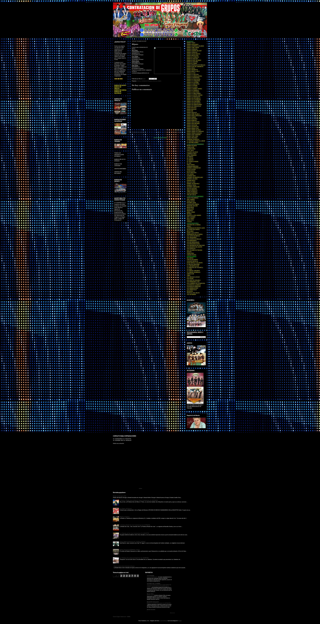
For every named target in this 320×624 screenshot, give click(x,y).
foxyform (140, 488)
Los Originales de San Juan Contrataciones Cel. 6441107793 (134, 533)
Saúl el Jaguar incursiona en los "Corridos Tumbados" (133, 541)
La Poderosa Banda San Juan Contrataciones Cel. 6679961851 (135, 525)
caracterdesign (163, 620)
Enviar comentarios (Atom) (160, 137)
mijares (159, 81)
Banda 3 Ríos (150, 595)
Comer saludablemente (152, 577)
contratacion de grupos (146, 81)
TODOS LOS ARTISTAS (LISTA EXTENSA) (119, 154)
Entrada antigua (177, 132)
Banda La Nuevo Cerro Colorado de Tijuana (124, 566)
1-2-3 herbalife (150, 575)
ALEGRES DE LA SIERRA (153, 583)
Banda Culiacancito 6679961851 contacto (130, 549)
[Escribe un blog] (151, 79)
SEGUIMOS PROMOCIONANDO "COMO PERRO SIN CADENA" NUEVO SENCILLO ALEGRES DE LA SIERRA (159, 586)
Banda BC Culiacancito (153, 601)
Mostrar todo (172, 612)
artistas (139, 81)
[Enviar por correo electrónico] (149, 79)
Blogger (179, 620)
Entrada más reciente (138, 132)
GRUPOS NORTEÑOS (120, 168)
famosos (155, 81)
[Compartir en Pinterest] (156, 79)
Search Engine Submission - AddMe (121, 616)
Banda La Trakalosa (124, 516)
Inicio (158, 132)
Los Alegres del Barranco (126, 508)
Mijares (135, 44)
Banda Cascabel (151, 609)
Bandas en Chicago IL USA (119, 496)
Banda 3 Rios (150, 594)
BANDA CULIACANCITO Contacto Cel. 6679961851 (159, 603)
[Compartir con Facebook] (154, 79)
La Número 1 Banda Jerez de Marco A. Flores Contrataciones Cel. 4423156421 (139, 500)
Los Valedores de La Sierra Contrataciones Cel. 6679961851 (134, 558)
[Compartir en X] (153, 79)
